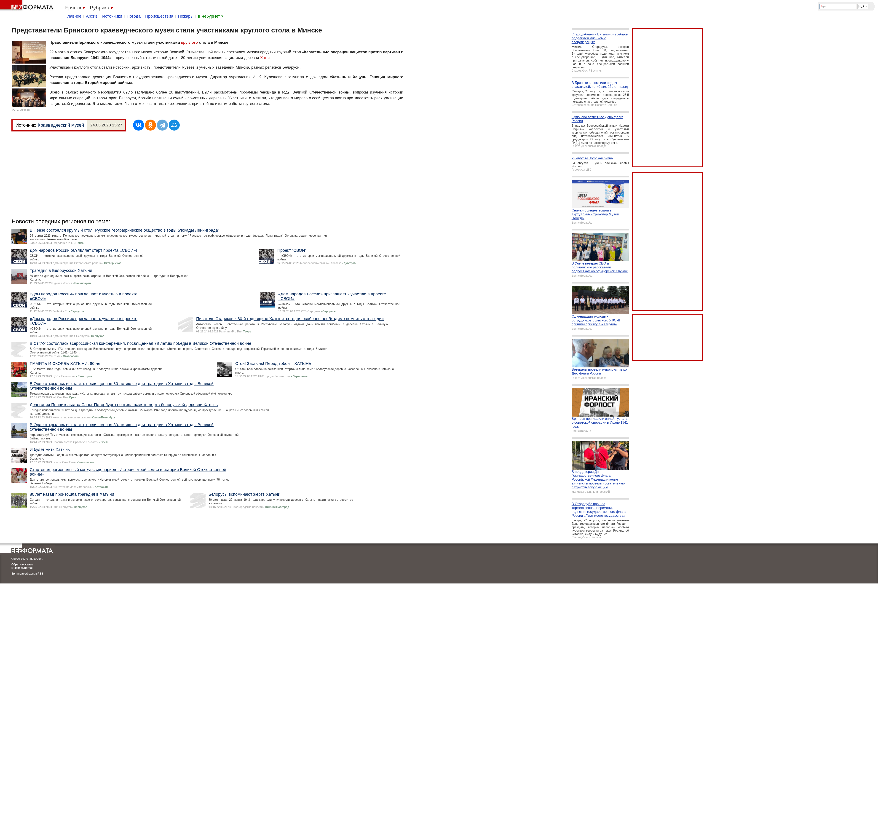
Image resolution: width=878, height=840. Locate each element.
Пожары (185, 16)
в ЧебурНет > (211, 16)
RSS (40, 573)
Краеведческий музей (61, 125)
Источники (112, 16)
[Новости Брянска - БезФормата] (27, 5)
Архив (92, 16)
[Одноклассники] (150, 125)
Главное (73, 16)
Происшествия (159, 16)
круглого (189, 42)
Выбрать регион (22, 568)
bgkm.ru (25, 109)
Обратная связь (22, 564)
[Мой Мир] (174, 125)
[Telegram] (162, 125)
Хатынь (266, 58)
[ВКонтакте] (138, 125)
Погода (134, 16)
